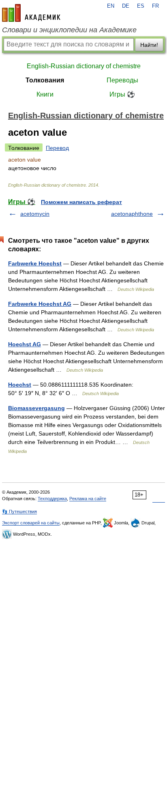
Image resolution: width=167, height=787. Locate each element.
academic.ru (31, 13)
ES (140, 6)
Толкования (45, 80)
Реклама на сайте (87, 498)
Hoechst (19, 384)
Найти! (149, 45)
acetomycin (34, 213)
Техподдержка (52, 498)
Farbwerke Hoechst (35, 263)
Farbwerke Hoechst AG (39, 304)
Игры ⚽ (122, 94)
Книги (45, 94)
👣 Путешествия (19, 511)
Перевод (57, 148)
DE (125, 6)
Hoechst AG (24, 344)
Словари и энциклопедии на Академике (69, 30)
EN (110, 6)
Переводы (122, 80)
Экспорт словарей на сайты (31, 522)
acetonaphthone (132, 213)
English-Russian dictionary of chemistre (84, 66)
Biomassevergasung (36, 408)
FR (155, 6)
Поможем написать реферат (81, 202)
